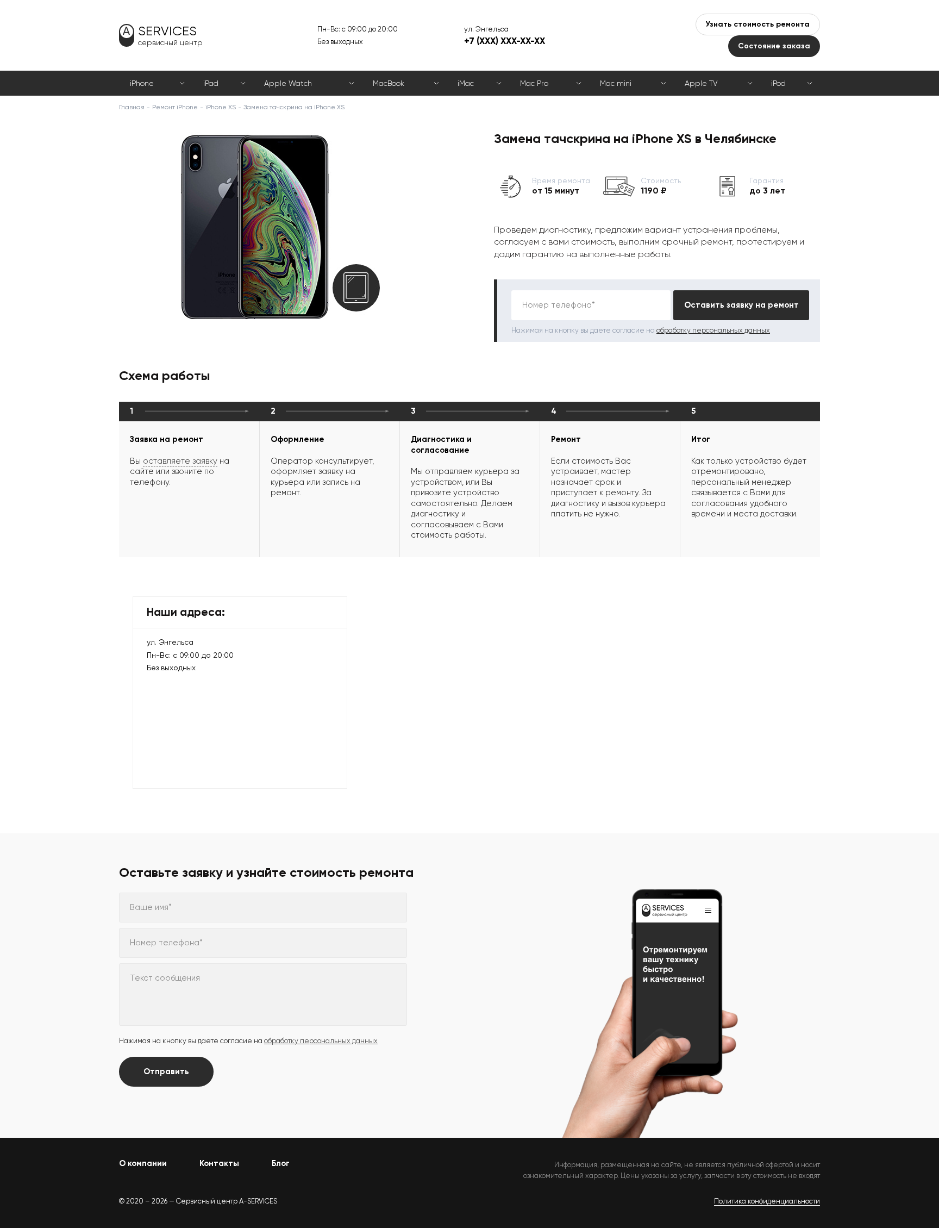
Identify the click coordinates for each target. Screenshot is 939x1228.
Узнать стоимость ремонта (758, 24)
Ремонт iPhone (175, 107)
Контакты (219, 1163)
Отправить (166, 1071)
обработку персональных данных (713, 330)
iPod (778, 83)
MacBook (388, 83)
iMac (466, 83)
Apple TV (701, 83)
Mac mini (615, 83)
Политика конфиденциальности (767, 1201)
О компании (143, 1163)
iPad (210, 83)
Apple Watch (288, 83)
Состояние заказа (774, 46)
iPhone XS (220, 107)
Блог (281, 1163)
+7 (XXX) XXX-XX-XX (504, 40)
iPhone (142, 83)
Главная (132, 107)
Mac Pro (534, 83)
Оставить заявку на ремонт (741, 305)
